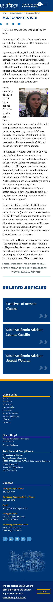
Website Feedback (10, 444)
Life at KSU (7, 419)
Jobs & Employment (11, 416)
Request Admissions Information (16, 438)
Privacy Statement (10, 463)
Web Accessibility (10, 469)
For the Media (8, 441)
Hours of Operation (10, 413)
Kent (4, 13)
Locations (7, 422)
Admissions (7, 404)
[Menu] (45, 4)
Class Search (8, 410)
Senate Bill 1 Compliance (13, 466)
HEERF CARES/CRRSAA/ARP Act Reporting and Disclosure (26, 460)
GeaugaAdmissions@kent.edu (15, 508)
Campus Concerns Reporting (14, 457)
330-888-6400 (9, 499)
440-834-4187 (9, 491)
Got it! (43, 591)
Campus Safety (9, 407)
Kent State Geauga (16, 13)
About (5, 398)
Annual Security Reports (13, 454)
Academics (7, 401)
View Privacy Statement (14, 597)
